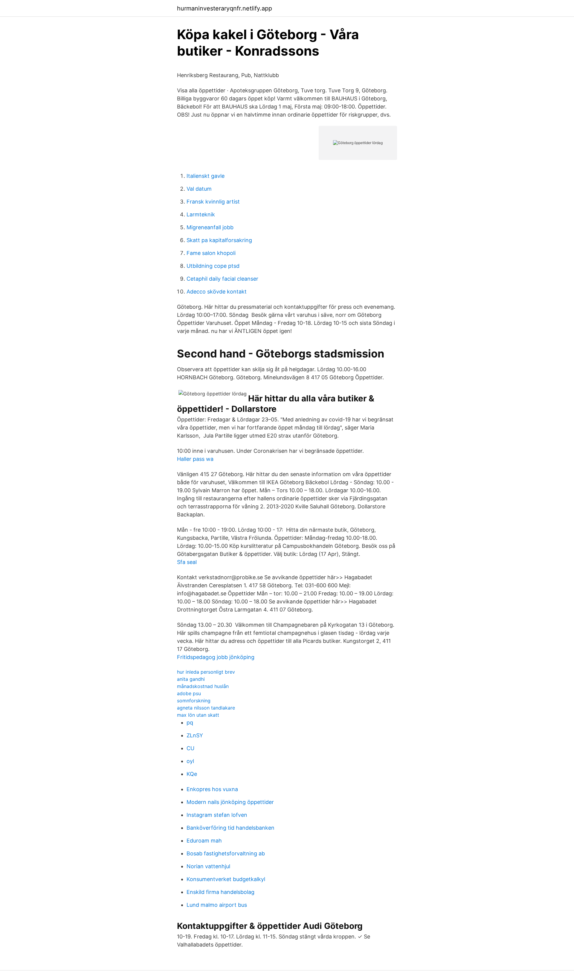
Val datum (199, 189)
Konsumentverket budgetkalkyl (226, 879)
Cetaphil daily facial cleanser (222, 279)
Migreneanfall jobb (210, 227)
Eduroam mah (204, 840)
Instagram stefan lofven (217, 815)
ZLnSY (195, 735)
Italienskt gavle (206, 176)
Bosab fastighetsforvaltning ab (226, 853)
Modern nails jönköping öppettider (230, 802)
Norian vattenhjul (208, 866)
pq (190, 722)
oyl (190, 761)
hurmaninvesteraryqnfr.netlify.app (224, 8)
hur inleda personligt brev (206, 672)
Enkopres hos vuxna (212, 789)
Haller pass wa (195, 459)
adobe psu (189, 693)
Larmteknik (201, 214)
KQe (192, 774)
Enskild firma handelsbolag (220, 892)
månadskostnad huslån (203, 686)
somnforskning (193, 701)
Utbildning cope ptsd (213, 266)
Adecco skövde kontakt (217, 291)
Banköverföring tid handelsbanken (230, 828)
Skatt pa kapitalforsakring (219, 240)
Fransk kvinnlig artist (213, 201)
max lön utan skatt (198, 715)
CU (190, 748)
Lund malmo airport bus (217, 905)
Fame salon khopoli (211, 253)
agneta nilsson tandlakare (206, 708)
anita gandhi (191, 679)
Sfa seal (187, 562)
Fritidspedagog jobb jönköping (215, 657)
